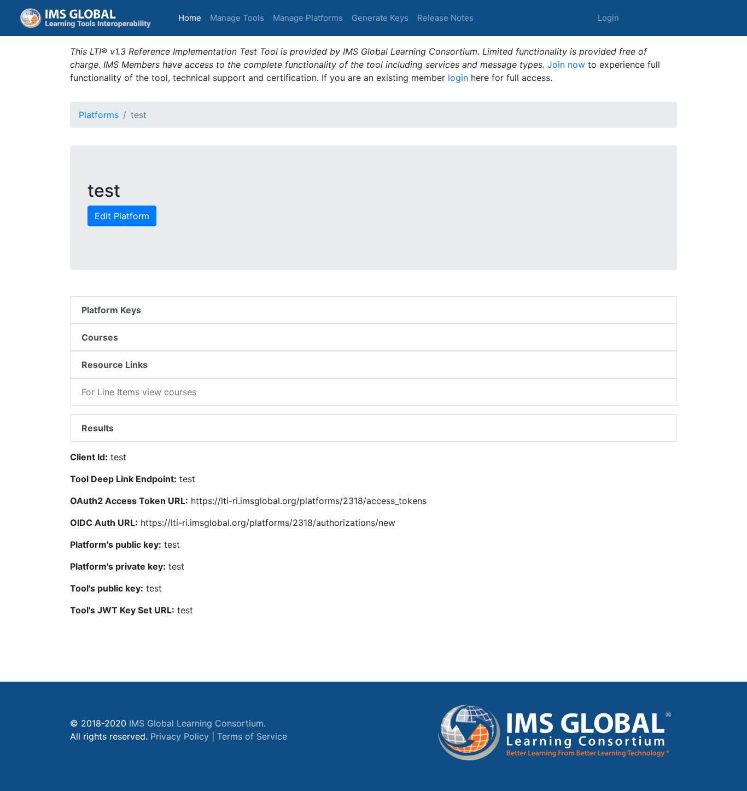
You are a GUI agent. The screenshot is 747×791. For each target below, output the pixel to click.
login (458, 77)
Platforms (99, 114)
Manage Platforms (308, 18)
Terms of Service (252, 736)
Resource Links (114, 364)
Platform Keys (111, 309)
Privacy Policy (179, 736)
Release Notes (445, 18)
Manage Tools (237, 18)
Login (608, 18)
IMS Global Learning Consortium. (197, 723)
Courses (99, 337)
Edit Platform (122, 215)
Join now (566, 64)
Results (97, 428)
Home (192, 17)
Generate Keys (380, 18)
